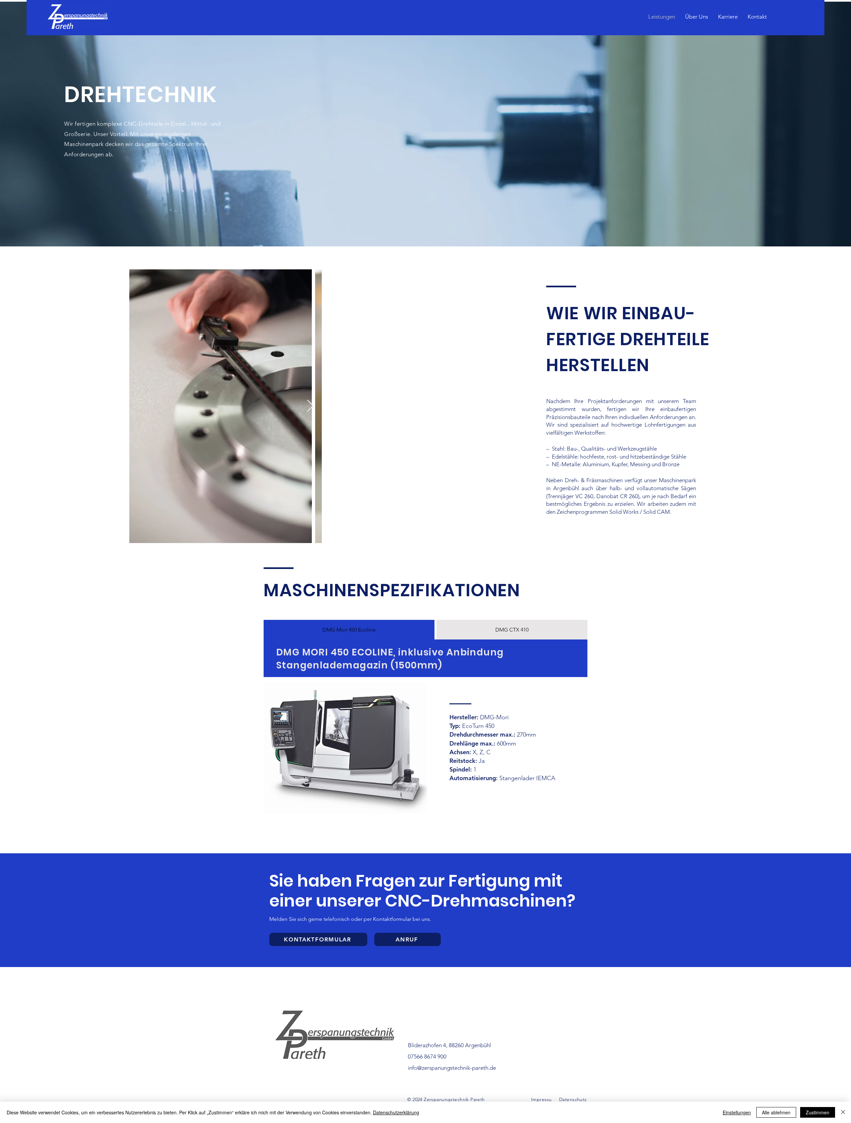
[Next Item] (310, 406)
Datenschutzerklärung (396, 1112)
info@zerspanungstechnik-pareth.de (452, 1067)
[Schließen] (843, 1112)
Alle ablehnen (776, 1112)
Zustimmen (817, 1112)
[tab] (349, 629)
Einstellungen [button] (737, 1112)
